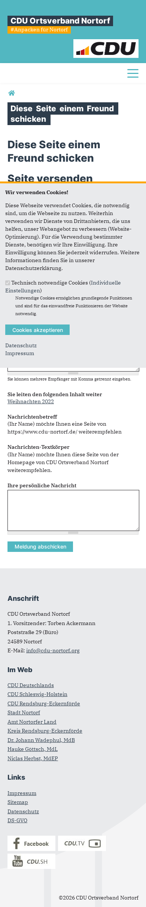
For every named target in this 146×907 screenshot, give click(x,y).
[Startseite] (106, 43)
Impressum (19, 353)
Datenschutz (21, 345)
